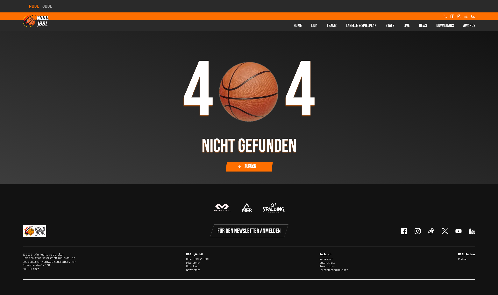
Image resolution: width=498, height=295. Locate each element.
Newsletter (193, 270)
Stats (390, 25)
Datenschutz (327, 263)
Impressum (326, 259)
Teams (332, 25)
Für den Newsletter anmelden (249, 231)
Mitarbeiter (193, 263)
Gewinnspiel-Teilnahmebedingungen (333, 268)
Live (407, 25)
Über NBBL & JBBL (197, 259)
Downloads (445, 25)
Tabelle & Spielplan (361, 25)
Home (298, 25)
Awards (469, 25)
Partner (462, 259)
